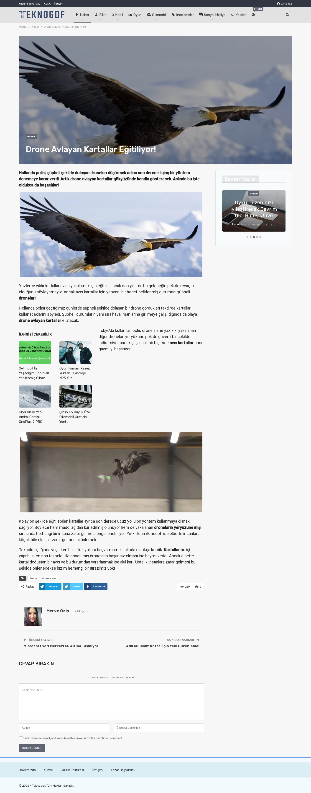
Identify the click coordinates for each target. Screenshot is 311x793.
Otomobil (159, 15)
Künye (48, 770)
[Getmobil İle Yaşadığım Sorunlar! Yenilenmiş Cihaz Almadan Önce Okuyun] (35, 352)
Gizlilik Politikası (72, 770)
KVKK (47, 3)
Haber (84, 15)
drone (33, 578)
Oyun (137, 15)
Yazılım (241, 15)
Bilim (103, 15)
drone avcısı (49, 578)
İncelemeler (185, 15)
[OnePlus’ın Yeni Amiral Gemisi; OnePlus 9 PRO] (35, 396)
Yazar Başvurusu (30, 3)
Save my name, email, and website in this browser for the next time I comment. (73, 738)
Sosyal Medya (214, 15)
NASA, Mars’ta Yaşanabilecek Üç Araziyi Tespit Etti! (271, 209)
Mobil (119, 15)
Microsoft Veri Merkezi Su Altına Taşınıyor (60, 646)
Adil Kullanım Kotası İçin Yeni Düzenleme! (162, 646)
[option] (271, 213)
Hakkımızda (27, 770)
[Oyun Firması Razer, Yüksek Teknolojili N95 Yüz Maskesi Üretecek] (75, 352)
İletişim (58, 3)
